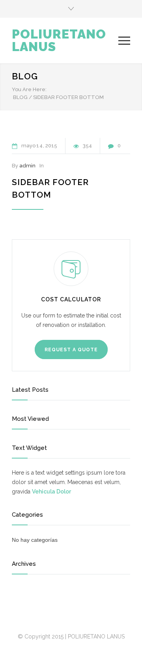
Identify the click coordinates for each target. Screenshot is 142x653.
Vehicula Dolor (51, 491)
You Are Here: (29, 89)
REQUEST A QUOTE (71, 349)
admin (27, 166)
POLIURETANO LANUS (59, 40)
